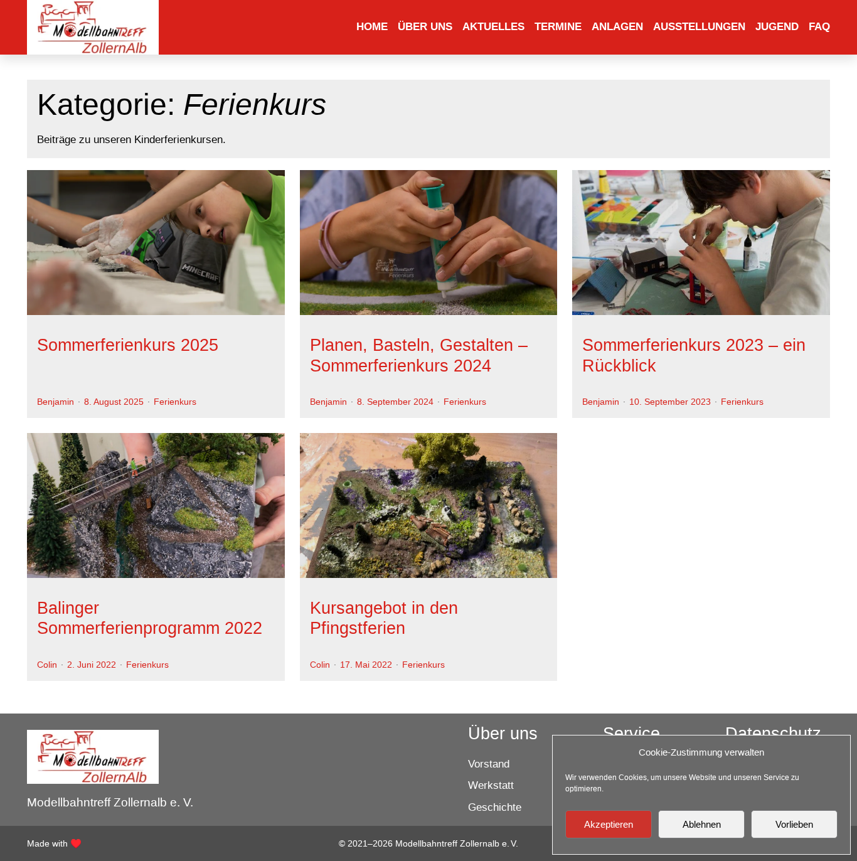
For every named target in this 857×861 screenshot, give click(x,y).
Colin (47, 665)
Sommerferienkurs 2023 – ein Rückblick (694, 355)
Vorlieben (794, 824)
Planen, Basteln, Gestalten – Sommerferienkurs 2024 (419, 355)
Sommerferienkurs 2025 (127, 345)
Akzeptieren (608, 824)
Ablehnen (702, 824)
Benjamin (55, 402)
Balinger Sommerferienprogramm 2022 (149, 618)
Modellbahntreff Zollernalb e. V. (110, 802)
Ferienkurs (175, 402)
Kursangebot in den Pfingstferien (384, 618)
